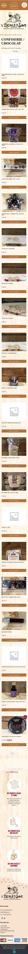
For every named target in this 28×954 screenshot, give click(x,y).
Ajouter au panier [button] (14, 82)
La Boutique (4, 929)
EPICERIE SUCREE (7, 34)
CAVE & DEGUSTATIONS (7, 931)
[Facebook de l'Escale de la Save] (2, 918)
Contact (2, 932)
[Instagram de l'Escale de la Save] (4, 918)
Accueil (1, 34)
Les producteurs (5, 927)
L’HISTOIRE (3, 926)
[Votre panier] (24, 5)
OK (14, 952)
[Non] (26, 949)
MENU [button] (4, 5)
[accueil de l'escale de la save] (14, 32)
